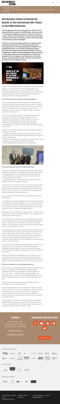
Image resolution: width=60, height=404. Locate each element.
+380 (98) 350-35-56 (15, 330)
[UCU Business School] (9, 3)
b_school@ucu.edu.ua (15, 334)
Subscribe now (44, 337)
